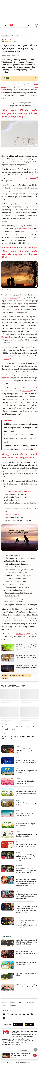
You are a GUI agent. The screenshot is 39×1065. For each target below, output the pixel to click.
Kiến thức (6, 35)
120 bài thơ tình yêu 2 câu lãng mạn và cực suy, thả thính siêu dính (26, 987)
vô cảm (6, 359)
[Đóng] (36, 1053)
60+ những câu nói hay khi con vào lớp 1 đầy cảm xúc (26, 963)
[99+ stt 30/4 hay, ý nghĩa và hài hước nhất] (7, 771)
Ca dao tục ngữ (27, 675)
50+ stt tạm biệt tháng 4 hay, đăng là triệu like (25, 782)
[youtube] (8, 1014)
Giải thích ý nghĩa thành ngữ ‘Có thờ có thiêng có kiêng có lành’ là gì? (27, 647)
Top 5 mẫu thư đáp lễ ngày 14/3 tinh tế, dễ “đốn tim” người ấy (26, 845)
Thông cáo (13, 1005)
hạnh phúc (11, 309)
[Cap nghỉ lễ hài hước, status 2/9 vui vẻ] (7, 976)
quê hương (14, 298)
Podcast (18, 903)
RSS (20, 1002)
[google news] (24, 1014)
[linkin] (20, 1014)
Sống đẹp (23, 35)
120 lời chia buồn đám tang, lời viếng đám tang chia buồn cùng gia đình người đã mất (26, 942)
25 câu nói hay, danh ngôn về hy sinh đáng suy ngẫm (26, 835)
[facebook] (4, 1014)
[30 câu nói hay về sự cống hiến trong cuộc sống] (7, 824)
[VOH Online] (11, 25)
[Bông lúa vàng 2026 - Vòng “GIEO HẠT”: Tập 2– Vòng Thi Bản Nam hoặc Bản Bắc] (7, 868)
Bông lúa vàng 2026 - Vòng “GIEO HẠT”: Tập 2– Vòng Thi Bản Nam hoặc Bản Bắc (26, 870)
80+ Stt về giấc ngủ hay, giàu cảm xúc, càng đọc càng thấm (26, 761)
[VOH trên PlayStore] (29, 1024)
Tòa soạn (13, 1002)
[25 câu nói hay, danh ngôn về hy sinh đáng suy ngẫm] (7, 834)
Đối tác (4, 1005)
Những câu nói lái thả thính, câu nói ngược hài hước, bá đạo (26, 952)
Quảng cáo (4, 1002)
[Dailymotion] (4, 1018)
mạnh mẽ (5, 378)
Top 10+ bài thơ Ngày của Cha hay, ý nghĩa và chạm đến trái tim (26, 793)
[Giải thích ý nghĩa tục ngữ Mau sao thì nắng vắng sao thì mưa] (7, 668)
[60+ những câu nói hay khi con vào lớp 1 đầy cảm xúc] (7, 965)
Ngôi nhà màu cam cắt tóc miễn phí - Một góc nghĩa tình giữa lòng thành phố (26, 896)
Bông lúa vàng (19, 852)
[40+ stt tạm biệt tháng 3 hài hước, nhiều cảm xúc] (7, 813)
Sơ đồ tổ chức (23, 1050)
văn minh (27, 391)
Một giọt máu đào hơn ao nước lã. (17, 491)
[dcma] (28, 1014)
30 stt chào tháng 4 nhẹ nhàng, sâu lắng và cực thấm (26, 804)
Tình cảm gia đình (15, 675)
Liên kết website (30, 1002)
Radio (17, 877)
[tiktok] (12, 1014)
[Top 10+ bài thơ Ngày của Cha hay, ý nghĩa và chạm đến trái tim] (7, 792)
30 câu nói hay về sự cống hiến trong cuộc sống (26, 825)
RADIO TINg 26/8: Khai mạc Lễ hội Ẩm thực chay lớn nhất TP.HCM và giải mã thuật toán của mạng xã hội (26, 909)
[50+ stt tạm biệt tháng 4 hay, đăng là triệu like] (7, 781)
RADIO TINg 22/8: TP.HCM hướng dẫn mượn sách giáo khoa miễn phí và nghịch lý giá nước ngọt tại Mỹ (26, 924)
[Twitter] (32, 1014)
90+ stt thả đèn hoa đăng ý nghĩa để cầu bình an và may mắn (25, 751)
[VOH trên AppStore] (18, 1024)
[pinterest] (16, 1014)
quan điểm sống (25, 228)
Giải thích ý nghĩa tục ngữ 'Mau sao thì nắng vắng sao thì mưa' (26, 667)
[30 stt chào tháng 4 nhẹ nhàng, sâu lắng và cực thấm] (7, 803)
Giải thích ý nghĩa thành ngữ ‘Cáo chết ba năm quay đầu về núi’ (26, 657)
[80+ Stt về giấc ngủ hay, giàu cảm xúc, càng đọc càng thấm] (7, 760)
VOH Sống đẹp (21, 634)
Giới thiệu (3, 1050)
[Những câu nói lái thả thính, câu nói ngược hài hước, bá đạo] (7, 954)
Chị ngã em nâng (11, 514)
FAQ (20, 1005)
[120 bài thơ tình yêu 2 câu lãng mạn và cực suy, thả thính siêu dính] (7, 987)
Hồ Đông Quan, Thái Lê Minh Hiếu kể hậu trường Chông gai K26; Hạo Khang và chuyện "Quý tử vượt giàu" (26, 883)
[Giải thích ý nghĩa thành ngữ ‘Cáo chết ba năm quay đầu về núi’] (7, 658)
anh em (33, 178)
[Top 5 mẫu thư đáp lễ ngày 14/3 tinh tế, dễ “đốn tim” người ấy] (7, 844)
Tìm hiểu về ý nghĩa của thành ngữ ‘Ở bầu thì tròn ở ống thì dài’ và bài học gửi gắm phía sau (21, 438)
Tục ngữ (5, 678)
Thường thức (15, 35)
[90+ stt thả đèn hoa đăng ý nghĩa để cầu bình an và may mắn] (7, 749)
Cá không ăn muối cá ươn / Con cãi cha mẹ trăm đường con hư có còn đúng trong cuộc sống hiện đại (21, 427)
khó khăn (5, 337)
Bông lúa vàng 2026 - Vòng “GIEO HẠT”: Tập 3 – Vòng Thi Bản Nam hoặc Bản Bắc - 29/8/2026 (26, 858)
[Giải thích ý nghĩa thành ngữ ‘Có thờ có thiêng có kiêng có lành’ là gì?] (7, 647)
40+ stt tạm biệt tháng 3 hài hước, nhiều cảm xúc (25, 814)
